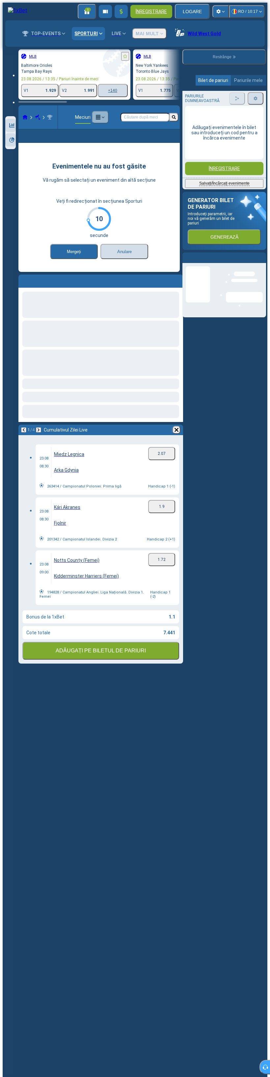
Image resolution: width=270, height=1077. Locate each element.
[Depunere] (121, 11)
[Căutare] (173, 117)
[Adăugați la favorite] (125, 56)
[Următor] (38, 430)
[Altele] (100, 117)
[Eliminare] (176, 430)
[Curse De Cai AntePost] (37, 117)
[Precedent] (23, 430)
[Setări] (220, 11)
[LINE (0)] (25, 117)
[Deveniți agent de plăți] (105, 11)
